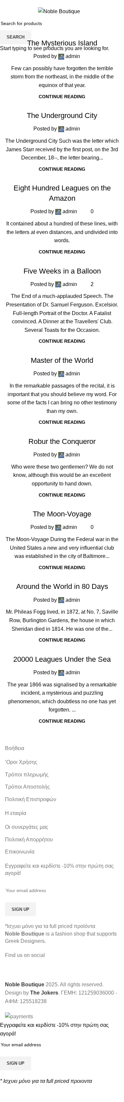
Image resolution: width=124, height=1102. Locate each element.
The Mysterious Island (62, 43)
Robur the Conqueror (62, 441)
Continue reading (62, 96)
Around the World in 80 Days (62, 586)
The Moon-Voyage (62, 514)
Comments (41, 30)
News (89, 30)
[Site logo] (59, 11)
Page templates (70, 103)
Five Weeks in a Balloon (62, 271)
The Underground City (62, 115)
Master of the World (62, 360)
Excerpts (68, 30)
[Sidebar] (8, 1094)
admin (72, 56)
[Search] (116, 11)
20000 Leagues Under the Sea (62, 659)
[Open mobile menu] (8, 11)
